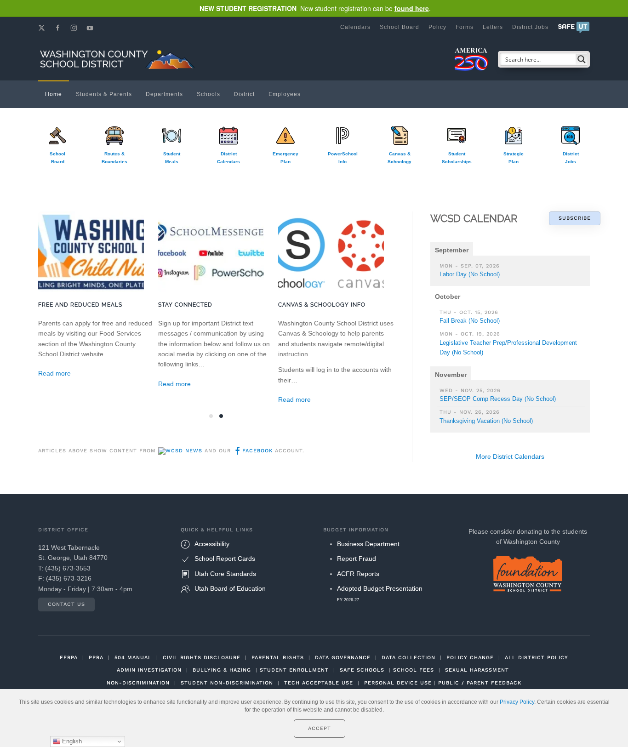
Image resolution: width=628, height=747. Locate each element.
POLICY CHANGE (470, 658)
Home (53, 94)
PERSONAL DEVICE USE (398, 683)
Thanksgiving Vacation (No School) (486, 420)
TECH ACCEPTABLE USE (318, 683)
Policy (437, 27)
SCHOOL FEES (413, 670)
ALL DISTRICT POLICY (536, 658)
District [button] (244, 94)
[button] (574, 27)
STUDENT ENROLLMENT (294, 670)
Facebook (257, 451)
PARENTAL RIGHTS (277, 658)
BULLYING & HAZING (222, 670)
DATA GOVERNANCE (343, 658)
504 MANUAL (133, 658)
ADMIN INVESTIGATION (149, 670)
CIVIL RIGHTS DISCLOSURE (201, 658)
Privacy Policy (517, 702)
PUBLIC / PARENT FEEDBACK (479, 683)
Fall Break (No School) (470, 320)
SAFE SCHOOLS (362, 670)
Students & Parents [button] (104, 94)
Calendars (355, 27)
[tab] (211, 416)
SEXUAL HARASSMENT (477, 670)
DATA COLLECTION (408, 658)
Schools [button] (208, 94)
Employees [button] (284, 94)
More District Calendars (510, 456)
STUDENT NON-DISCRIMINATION (227, 683)
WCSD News (184, 451)
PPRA (96, 658)
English (71, 741)
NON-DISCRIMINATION (138, 683)
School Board (399, 27)
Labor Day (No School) (470, 274)
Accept (319, 728)
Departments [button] (164, 94)
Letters (493, 27)
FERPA (69, 658)
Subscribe (575, 218)
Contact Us (66, 604)
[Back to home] (118, 59)
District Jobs (530, 27)
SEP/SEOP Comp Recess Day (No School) (498, 398)
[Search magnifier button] (582, 59)
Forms (465, 27)
